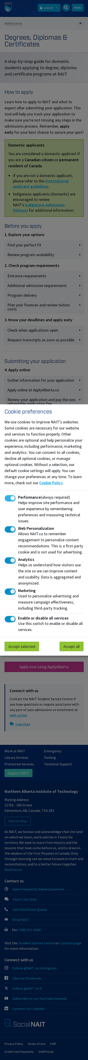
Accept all (71, 646)
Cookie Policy (51, 482)
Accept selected (21, 646)
